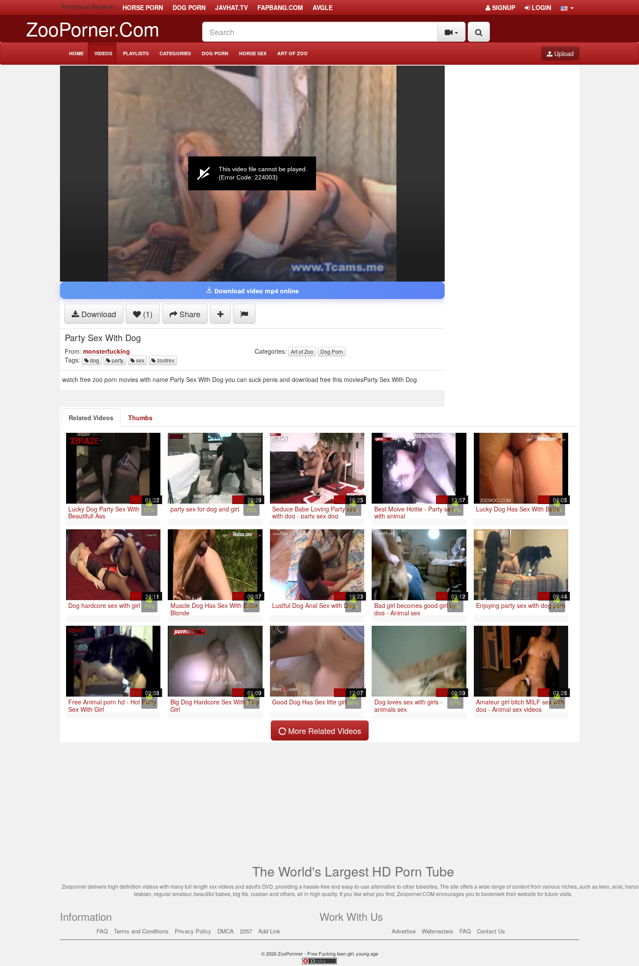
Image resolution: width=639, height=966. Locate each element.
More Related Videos (323, 730)
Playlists (136, 53)
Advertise (404, 931)
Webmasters (437, 931)
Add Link (269, 931)
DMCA (225, 931)
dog (94, 360)
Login (540, 7)
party (116, 360)
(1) (147, 313)
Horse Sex (252, 53)
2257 (246, 931)
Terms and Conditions (141, 931)
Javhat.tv (231, 7)
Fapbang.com (280, 7)
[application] (252, 174)
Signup (502, 7)
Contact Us (491, 931)
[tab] (91, 417)
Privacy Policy (193, 931)
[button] (567, 7)
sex (139, 360)
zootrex (165, 360)
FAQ (102, 931)
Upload (563, 53)
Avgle (323, 7)
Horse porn (143, 7)
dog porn (189, 7)
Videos (103, 53)
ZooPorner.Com (93, 28)
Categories (175, 53)
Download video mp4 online (256, 291)
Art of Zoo (292, 53)
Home (76, 53)
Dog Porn (215, 53)
